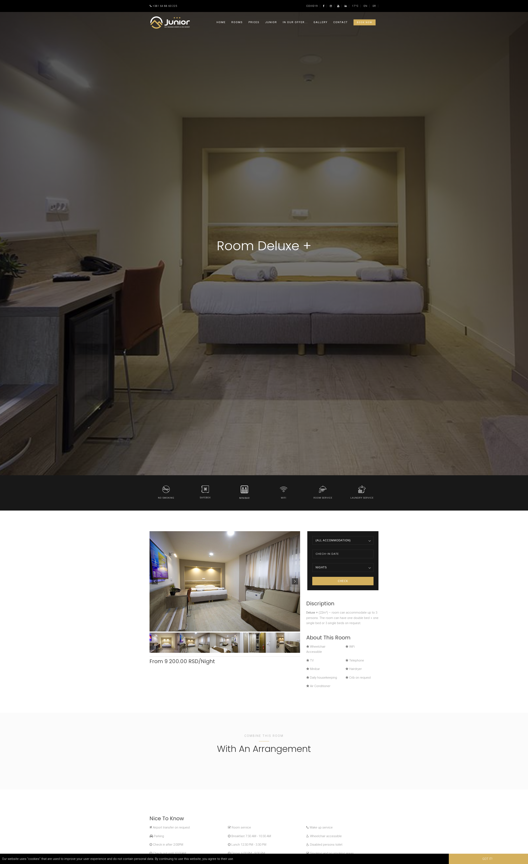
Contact (340, 22)
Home (221, 22)
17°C (355, 6)
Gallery (321, 22)
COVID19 (312, 6)
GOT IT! (487, 859)
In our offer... (295, 22)
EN (365, 6)
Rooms (237, 22)
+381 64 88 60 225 (165, 6)
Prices (254, 22)
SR (374, 6)
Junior (271, 22)
